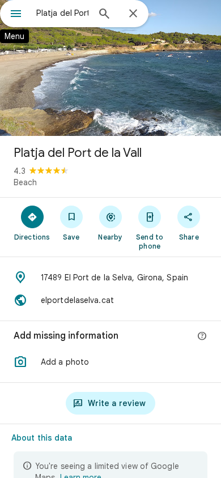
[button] (110, 362)
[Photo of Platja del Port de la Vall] (110, 68)
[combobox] (62, 13)
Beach (25, 182)
